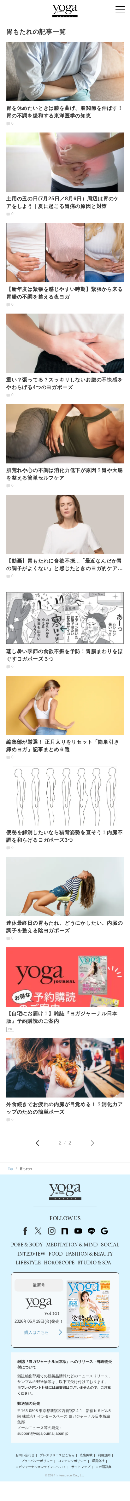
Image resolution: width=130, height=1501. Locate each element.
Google (104, 1231)
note (65, 1231)
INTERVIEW (31, 1254)
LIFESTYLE (28, 1263)
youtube (78, 1231)
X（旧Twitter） (38, 1231)
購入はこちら (36, 1332)
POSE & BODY (27, 1245)
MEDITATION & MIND (72, 1245)
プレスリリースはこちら (57, 1455)
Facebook (24, 1231)
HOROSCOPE (59, 1263)
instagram (51, 1231)
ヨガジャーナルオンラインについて (40, 1467)
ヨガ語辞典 (103, 1467)
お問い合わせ (24, 1455)
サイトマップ (80, 1467)
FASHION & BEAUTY (89, 1254)
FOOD (56, 1254)
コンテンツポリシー (72, 1461)
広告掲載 (86, 1455)
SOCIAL (110, 1245)
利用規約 (104, 1455)
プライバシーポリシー (37, 1461)
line (91, 1231)
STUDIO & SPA (94, 1263)
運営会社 (98, 1461)
